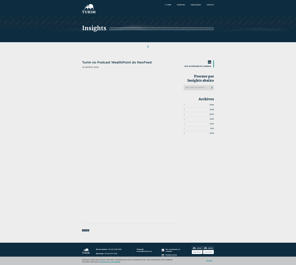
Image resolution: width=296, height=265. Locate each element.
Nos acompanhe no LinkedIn (197, 66)
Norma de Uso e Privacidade (110, 262)
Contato (210, 5)
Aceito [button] (209, 261)
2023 (212, 119)
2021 (212, 128)
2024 (212, 114)
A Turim (168, 5)
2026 (212, 105)
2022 (212, 124)
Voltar (85, 230)
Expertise (181, 5)
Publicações (196, 5)
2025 (212, 109)
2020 (212, 133)
